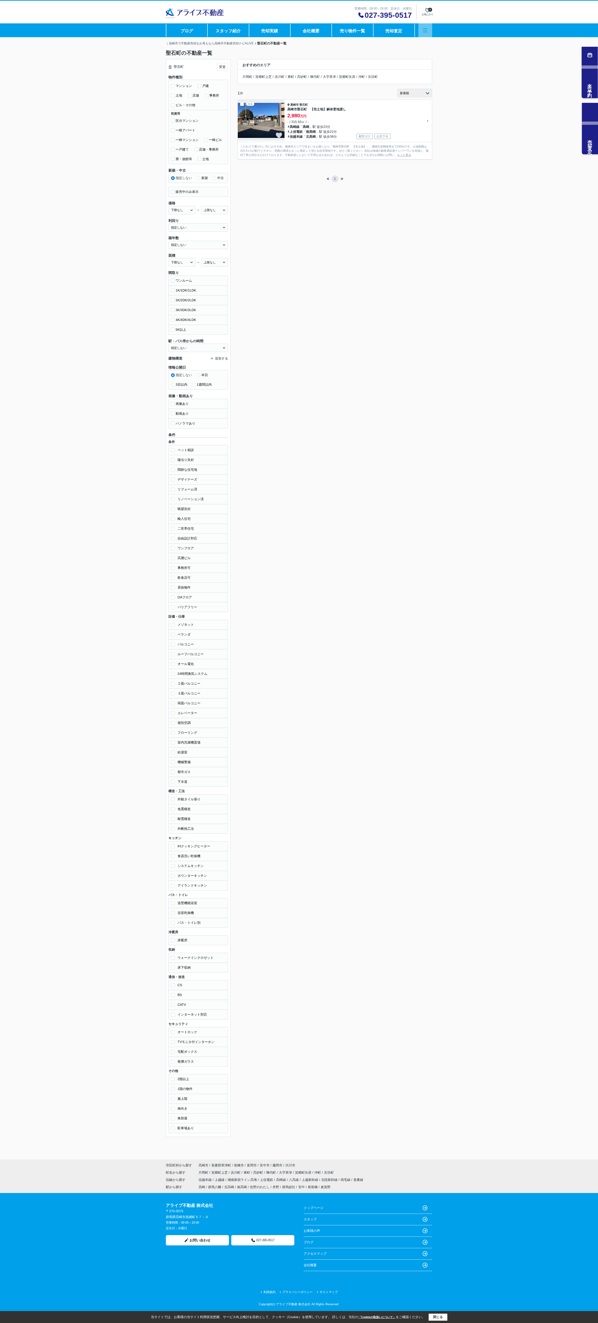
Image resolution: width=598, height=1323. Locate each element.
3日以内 (181, 384)
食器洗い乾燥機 (189, 856)
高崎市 (294, 104)
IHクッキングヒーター (194, 846)
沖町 (361, 77)
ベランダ (184, 634)
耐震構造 (184, 819)
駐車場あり (186, 1128)
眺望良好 (184, 509)
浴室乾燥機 (186, 913)
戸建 (205, 86)
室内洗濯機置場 (189, 742)
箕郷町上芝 (263, 77)
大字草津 (329, 77)
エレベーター (187, 713)
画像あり (182, 404)
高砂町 (302, 77)
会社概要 (311, 31)
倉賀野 (326, 1187)
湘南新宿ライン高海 (243, 1180)
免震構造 (184, 809)
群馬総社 (288, 1187)
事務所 (214, 95)
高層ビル (184, 558)
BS (180, 995)
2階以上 (183, 1079)
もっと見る (404, 155)
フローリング (187, 732)
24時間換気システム (192, 674)
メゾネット (186, 624)
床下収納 (184, 967)
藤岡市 (277, 1165)
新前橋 (313, 1187)
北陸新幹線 (329, 1180)
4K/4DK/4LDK (186, 320)
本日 (204, 375)
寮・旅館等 (184, 159)
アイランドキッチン (192, 885)
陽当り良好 (186, 460)
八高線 (294, 1180)
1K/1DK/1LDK (186, 290)
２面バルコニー (189, 683)
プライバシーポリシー (297, 1292)
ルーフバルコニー (191, 654)
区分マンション (187, 120)
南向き (182, 1108)
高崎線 (294, 127)
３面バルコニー (189, 693)
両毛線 (346, 1180)
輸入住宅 (184, 519)
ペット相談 (186, 450)
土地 (179, 95)
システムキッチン (191, 866)
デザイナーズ (187, 479)
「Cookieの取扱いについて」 (377, 1317)
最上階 (182, 1098)
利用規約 (269, 1292)
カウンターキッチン (192, 875)
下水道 (182, 782)
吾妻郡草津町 (221, 1165)
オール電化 (186, 664)
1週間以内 (204, 384)
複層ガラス (186, 1061)
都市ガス (184, 772)
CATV (182, 1005)
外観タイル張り (189, 799)
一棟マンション (187, 140)
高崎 (306, 127)
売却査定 (393, 31)
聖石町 (303, 104)
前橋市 (239, 1165)
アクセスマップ (315, 1253)
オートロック (187, 1032)
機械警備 (184, 762)
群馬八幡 (214, 1187)
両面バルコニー (189, 703)
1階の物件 (185, 1089)
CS (180, 985)
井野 (276, 1187)
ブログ (187, 31)
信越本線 (296, 136)
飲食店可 (184, 577)
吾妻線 (358, 1180)
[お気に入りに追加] (279, 135)
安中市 (265, 1165)
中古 (220, 178)
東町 (291, 77)
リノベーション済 (191, 499)
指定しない (184, 178)
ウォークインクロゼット (196, 958)
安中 (301, 1187)
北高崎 (311, 136)
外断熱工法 (186, 828)
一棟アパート (185, 130)
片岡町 (247, 77)
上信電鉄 (296, 131)
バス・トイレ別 (189, 922)
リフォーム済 (187, 489)
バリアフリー (187, 607)
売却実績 (269, 31)
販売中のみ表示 (187, 192)
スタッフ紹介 (228, 31)
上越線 (220, 1180)
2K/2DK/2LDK (186, 300)
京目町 (373, 77)
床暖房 (182, 940)
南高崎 (311, 131)
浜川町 (280, 77)
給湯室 (182, 752)
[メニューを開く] (425, 30)
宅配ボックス (187, 1051)
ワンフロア (186, 548)
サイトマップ (329, 1292)
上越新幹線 (310, 1180)
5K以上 (181, 329)
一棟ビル (215, 140)
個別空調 (184, 723)
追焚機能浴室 (187, 903)
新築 (204, 178)
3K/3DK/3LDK (186, 310)
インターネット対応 (192, 1014)
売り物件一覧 (352, 31)
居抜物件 (184, 587)
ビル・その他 (185, 105)
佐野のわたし (260, 1187)
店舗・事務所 (209, 149)
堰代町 (315, 77)
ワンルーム (184, 280)
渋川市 (290, 1165)
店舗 (195, 95)
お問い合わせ (199, 1240)
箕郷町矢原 (347, 77)
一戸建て (182, 149)
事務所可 (184, 568)
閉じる (438, 1317)
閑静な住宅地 (187, 469)
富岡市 (252, 1165)
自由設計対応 (187, 538)
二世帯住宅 (186, 528)
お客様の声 (312, 1231)
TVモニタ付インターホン (196, 1042)
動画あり (182, 413)
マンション (184, 86)
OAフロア (185, 597)
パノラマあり (185, 423)
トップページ (313, 1208)
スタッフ (310, 1219)
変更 (222, 67)
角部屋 (182, 1118)
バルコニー (186, 644)
